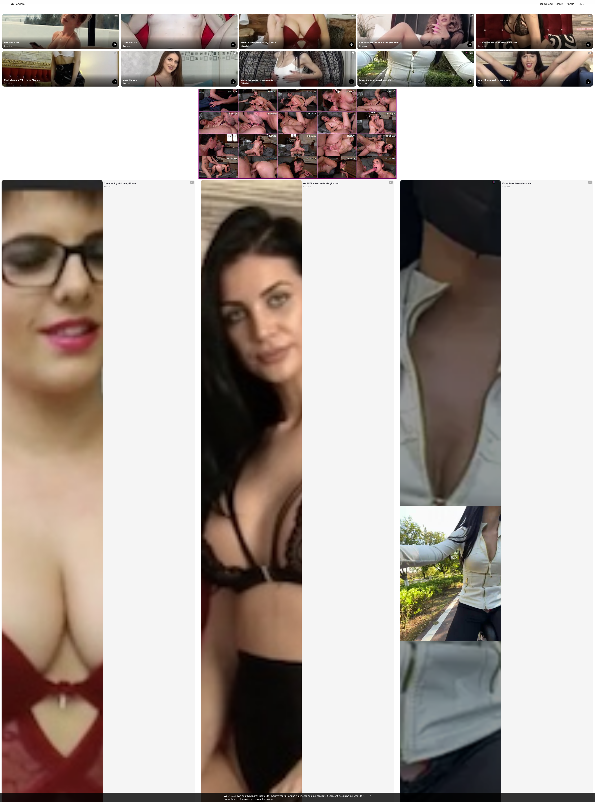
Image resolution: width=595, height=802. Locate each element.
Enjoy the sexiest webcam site (257, 80)
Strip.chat (8, 46)
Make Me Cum (11, 42)
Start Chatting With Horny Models (258, 42)
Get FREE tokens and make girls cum (379, 42)
